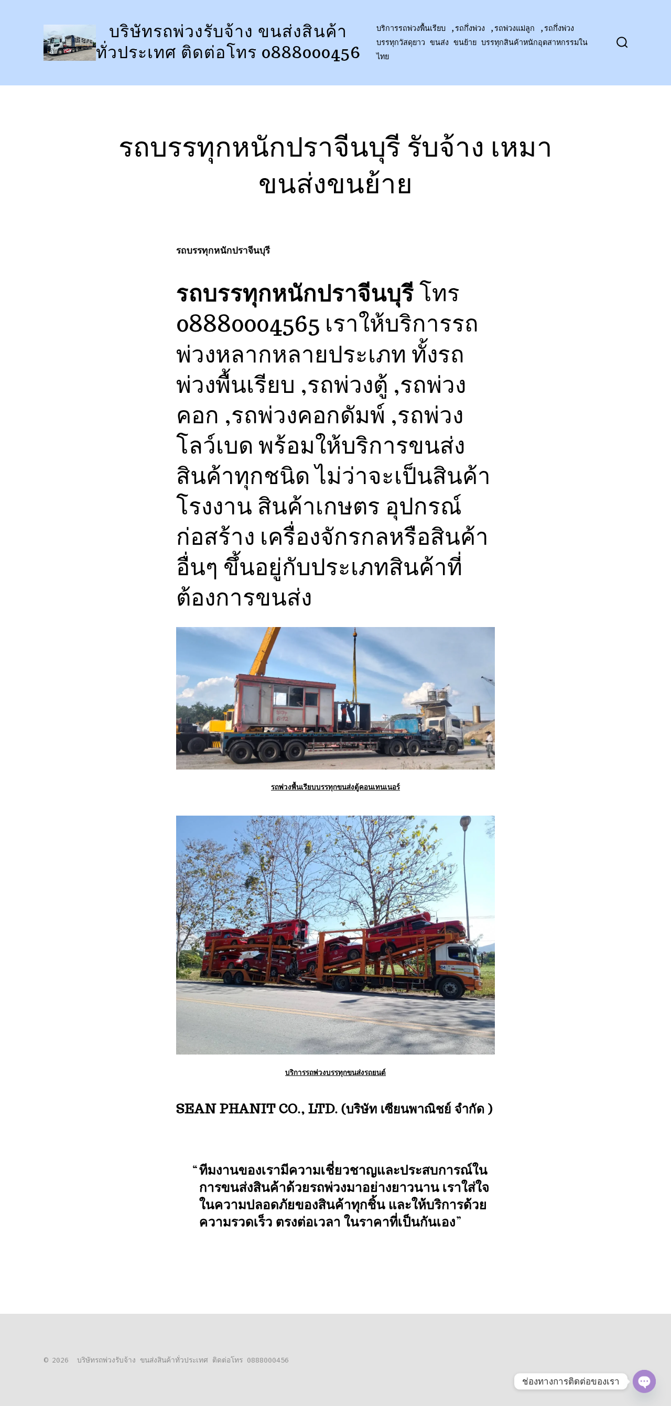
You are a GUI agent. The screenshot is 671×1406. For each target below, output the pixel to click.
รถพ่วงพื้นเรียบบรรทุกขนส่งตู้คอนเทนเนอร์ (335, 787)
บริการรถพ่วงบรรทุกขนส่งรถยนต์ (335, 1072)
